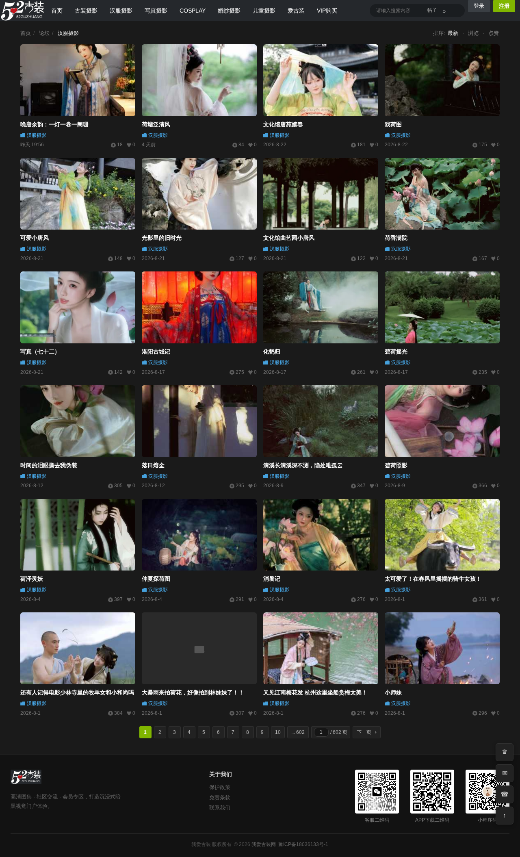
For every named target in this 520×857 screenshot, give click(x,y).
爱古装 (296, 10)
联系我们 (219, 808)
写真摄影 (156, 10)
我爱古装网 (263, 844)
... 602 (298, 732)
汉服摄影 (121, 10)
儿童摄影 (264, 10)
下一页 (364, 732)
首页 (57, 10)
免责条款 (219, 797)
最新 (453, 33)
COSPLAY (193, 10)
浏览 (473, 33)
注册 (504, 6)
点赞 (493, 33)
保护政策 (219, 787)
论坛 (44, 33)
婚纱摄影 (229, 10)
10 (278, 732)
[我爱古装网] (22, 10)
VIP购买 (327, 10)
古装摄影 (86, 10)
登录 (479, 6)
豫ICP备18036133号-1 (303, 844)
